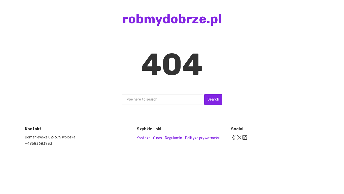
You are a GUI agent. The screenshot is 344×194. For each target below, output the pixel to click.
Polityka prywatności (202, 138)
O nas (157, 138)
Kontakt (143, 138)
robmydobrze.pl (172, 19)
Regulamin (173, 138)
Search (213, 99)
